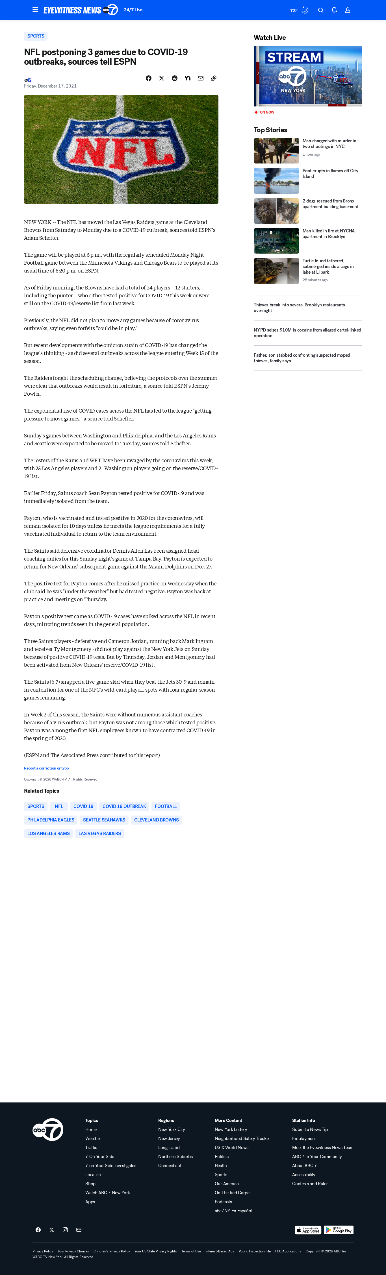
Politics (221, 1156)
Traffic (91, 1147)
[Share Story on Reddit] (174, 78)
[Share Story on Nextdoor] (187, 78)
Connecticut (169, 1165)
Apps (90, 1202)
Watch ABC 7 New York (107, 1193)
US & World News (231, 1147)
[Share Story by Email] (200, 78)
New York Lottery (231, 1129)
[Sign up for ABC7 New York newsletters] (78, 1230)
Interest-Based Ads (219, 1251)
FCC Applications (288, 1251)
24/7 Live (133, 10)
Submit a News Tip (310, 1129)
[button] (35, 9)
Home (91, 1129)
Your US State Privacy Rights (156, 1251)
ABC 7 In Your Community (317, 1156)
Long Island (168, 1147)
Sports (221, 1174)
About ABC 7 (304, 1165)
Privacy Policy (42, 1251)
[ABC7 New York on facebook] (38, 1230)
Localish (93, 1174)
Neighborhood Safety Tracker (242, 1138)
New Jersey (169, 1138)
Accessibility (303, 1174)
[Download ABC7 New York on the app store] (308, 1230)
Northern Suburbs (175, 1156)
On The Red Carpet (233, 1193)
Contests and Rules (310, 1184)
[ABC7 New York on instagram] (65, 1230)
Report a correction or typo (46, 768)
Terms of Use (191, 1251)
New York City (171, 1129)
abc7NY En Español (233, 1211)
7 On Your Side (99, 1156)
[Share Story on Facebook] (148, 78)
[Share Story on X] (161, 78)
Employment (304, 1138)
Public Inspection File (255, 1251)
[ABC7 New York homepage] (81, 10)
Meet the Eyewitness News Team (323, 1147)
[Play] (308, 76)
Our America (226, 1184)
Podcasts (223, 1202)
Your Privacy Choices (73, 1251)
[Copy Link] (213, 78)
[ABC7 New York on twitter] (51, 1230)
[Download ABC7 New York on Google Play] (339, 1230)
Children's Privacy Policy (112, 1251)
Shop (90, 1184)
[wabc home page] (47, 1129)
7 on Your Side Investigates (110, 1165)
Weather (93, 1138)
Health (221, 1165)
